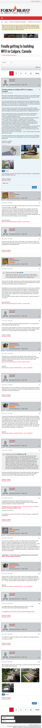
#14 (39, 634)
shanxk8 (12, 79)
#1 (39, 89)
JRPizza (11, 193)
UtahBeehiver (13, 343)
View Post (22, 272)
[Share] (39, 85)
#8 (39, 413)
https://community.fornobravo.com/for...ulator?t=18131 (16, 362)
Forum (6, 21)
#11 (39, 538)
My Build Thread (6, 180)
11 (31, 73)
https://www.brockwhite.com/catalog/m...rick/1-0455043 (16, 131)
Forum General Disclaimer (9, 55)
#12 (39, 573)
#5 (39, 320)
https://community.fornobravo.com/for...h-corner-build (15, 221)
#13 (39, 603)
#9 (39, 450)
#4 (39, 269)
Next (37, 73)
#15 (39, 662)
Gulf (10, 528)
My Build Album (10, 556)
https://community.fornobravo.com (11, 508)
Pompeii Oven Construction (34, 21)
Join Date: (12, 84)
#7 (39, 385)
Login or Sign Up (35, 1)
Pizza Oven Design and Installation (18, 21)
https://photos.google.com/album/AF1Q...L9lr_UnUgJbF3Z (17, 367)
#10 (39, 498)
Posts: (23, 84)
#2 (39, 203)
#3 (39, 239)
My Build (17, 556)
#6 (39, 353)
